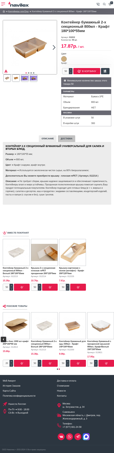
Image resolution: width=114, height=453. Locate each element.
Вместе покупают (18, 233)
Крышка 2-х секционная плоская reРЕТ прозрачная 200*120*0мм (43, 271)
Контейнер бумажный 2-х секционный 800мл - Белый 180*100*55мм (15, 271)
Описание (48, 138)
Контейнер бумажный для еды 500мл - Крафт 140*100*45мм (72, 344)
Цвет (63, 53)
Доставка (66, 138)
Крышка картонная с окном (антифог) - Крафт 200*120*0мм (71, 271)
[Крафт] (64, 59)
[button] (5, 47)
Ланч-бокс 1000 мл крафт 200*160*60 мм (16, 342)
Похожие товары (16, 306)
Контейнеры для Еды (18, 11)
